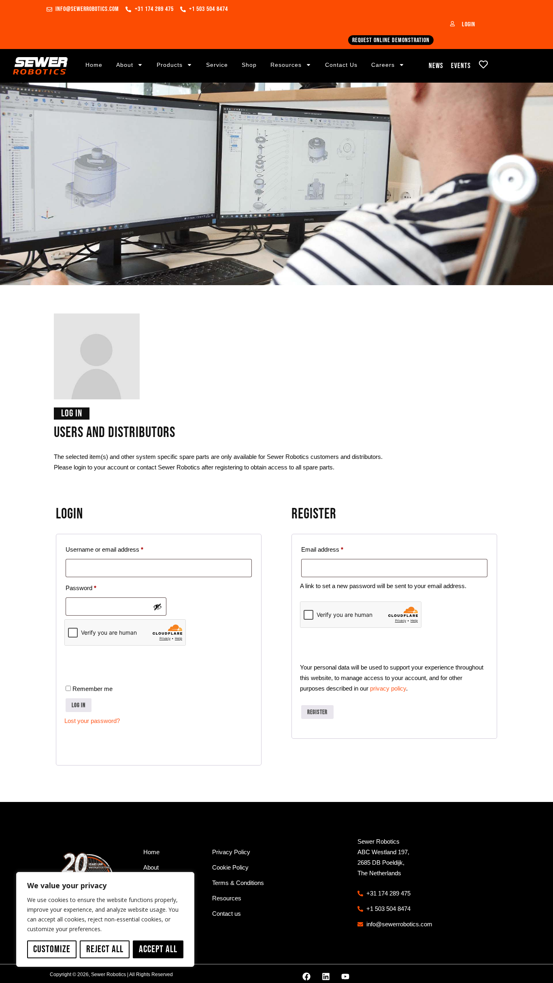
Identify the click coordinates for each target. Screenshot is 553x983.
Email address (334, 548)
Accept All (158, 949)
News (436, 66)
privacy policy (388, 688)
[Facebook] (306, 976)
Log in (78, 705)
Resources (286, 65)
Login (468, 24)
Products (170, 65)
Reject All (104, 949)
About (124, 65)
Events (461, 66)
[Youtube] (345, 976)
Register (317, 712)
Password (93, 586)
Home (93, 65)
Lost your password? (92, 720)
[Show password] (157, 606)
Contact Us (341, 65)
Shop (249, 65)
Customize (51, 949)
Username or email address (116, 548)
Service (217, 65)
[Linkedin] (326, 976)
